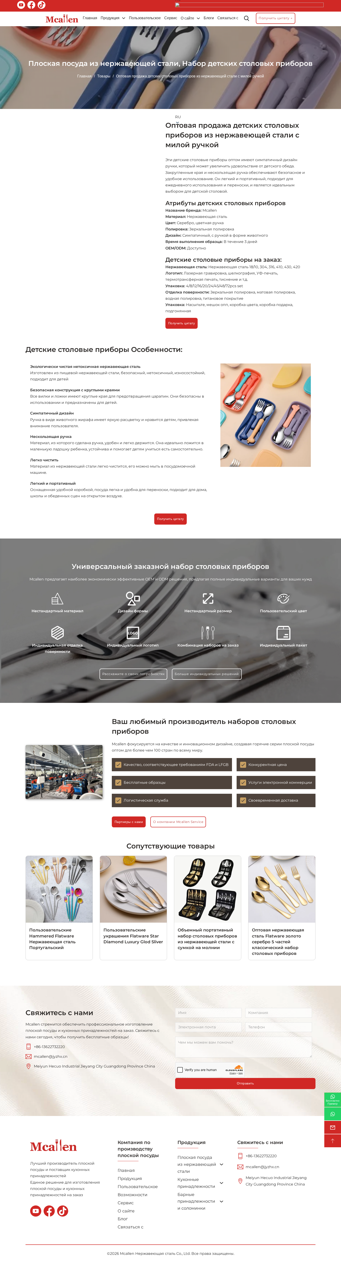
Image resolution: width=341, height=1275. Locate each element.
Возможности (132, 1194)
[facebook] (31, 6)
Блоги (209, 18)
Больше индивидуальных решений (207, 674)
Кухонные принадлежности (196, 1183)
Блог (123, 1218)
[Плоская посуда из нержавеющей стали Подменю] (221, 1164)
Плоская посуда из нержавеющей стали (103, 63)
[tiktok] (41, 6)
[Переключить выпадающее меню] (123, 18)
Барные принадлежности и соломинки (196, 1201)
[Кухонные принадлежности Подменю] (221, 1183)
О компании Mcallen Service (178, 822)
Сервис (170, 18)
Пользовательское (145, 18)
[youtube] (21, 6)
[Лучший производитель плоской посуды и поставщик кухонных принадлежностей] (62, 18)
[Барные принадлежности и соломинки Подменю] (221, 1201)
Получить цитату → (276, 18)
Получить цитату (170, 519)
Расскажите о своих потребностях (133, 674)
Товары (103, 76)
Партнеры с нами (129, 822)
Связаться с (227, 18)
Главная (90, 18)
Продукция (110, 18)
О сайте (187, 18)
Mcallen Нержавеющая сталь (147, 1253)
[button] (249, 61)
